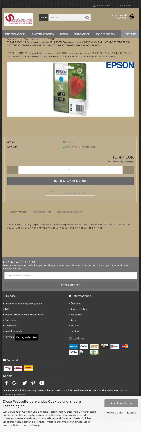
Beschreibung (18, 211)
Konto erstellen (78, 309)
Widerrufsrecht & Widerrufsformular (24, 314)
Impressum (10, 325)
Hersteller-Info (42, 211)
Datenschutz (11, 320)
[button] (12, 170)
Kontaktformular (13, 331)
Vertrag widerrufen (26, 337)
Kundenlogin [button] (103, 5)
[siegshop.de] (18, 19)
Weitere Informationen (121, 412)
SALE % (74, 325)
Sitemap (9, 337)
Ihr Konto (75, 331)
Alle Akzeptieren (121, 403)
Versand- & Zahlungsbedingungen (23, 303)
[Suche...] (87, 17)
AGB (6, 309)
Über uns (75, 303)
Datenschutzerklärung (26, 425)
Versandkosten (46, 390)
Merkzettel (124, 5)
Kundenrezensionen (70, 211)
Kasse (73, 320)
